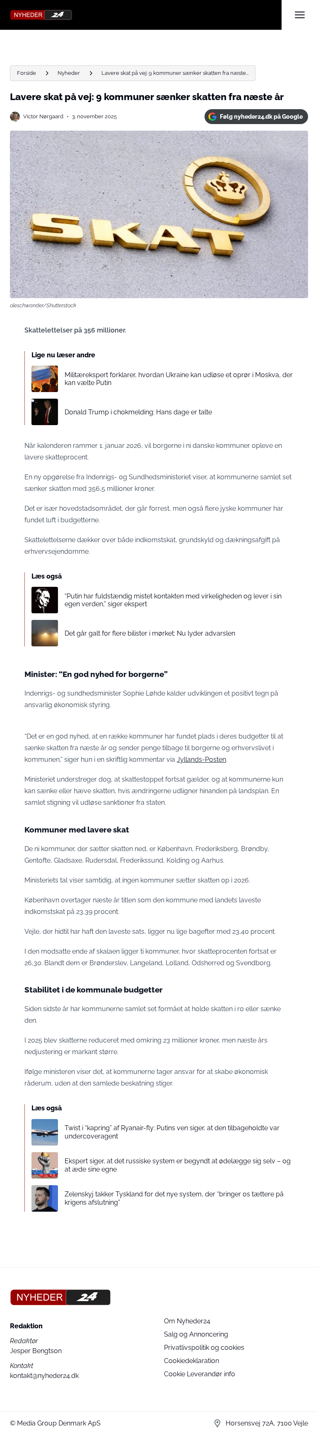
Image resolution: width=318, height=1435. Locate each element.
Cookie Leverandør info (199, 1374)
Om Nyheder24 (187, 1321)
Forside (26, 73)
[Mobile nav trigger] (300, 15)
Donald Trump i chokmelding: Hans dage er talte (138, 412)
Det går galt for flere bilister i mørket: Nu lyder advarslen (150, 633)
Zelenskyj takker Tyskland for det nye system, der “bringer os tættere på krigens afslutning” (174, 1198)
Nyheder (69, 73)
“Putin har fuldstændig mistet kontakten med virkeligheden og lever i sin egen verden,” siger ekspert (173, 600)
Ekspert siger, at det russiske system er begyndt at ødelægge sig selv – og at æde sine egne (178, 1165)
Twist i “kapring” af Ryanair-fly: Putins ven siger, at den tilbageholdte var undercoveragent (172, 1132)
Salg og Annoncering (196, 1334)
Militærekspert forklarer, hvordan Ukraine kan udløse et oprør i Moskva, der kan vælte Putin (179, 379)
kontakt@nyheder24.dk (44, 1376)
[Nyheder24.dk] (146, 15)
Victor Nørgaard (43, 116)
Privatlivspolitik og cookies (204, 1347)
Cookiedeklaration (191, 1361)
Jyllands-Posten (201, 759)
